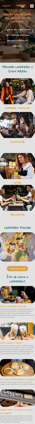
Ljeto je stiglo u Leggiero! (11, 342)
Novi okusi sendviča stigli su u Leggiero (17, 379)
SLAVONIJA (17, 142)
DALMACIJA (17, 214)
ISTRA (17, 183)
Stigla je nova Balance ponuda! (13, 306)
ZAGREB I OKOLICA (17, 108)
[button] (32, 6)
